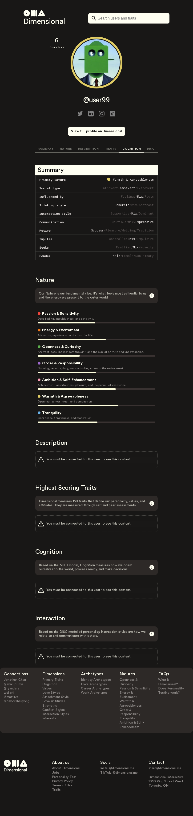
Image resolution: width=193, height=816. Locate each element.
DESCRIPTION (88, 148)
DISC (150, 148)
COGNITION (132, 148)
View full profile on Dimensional (96, 131)
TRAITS (111, 148)
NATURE (66, 148)
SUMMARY (46, 148)
